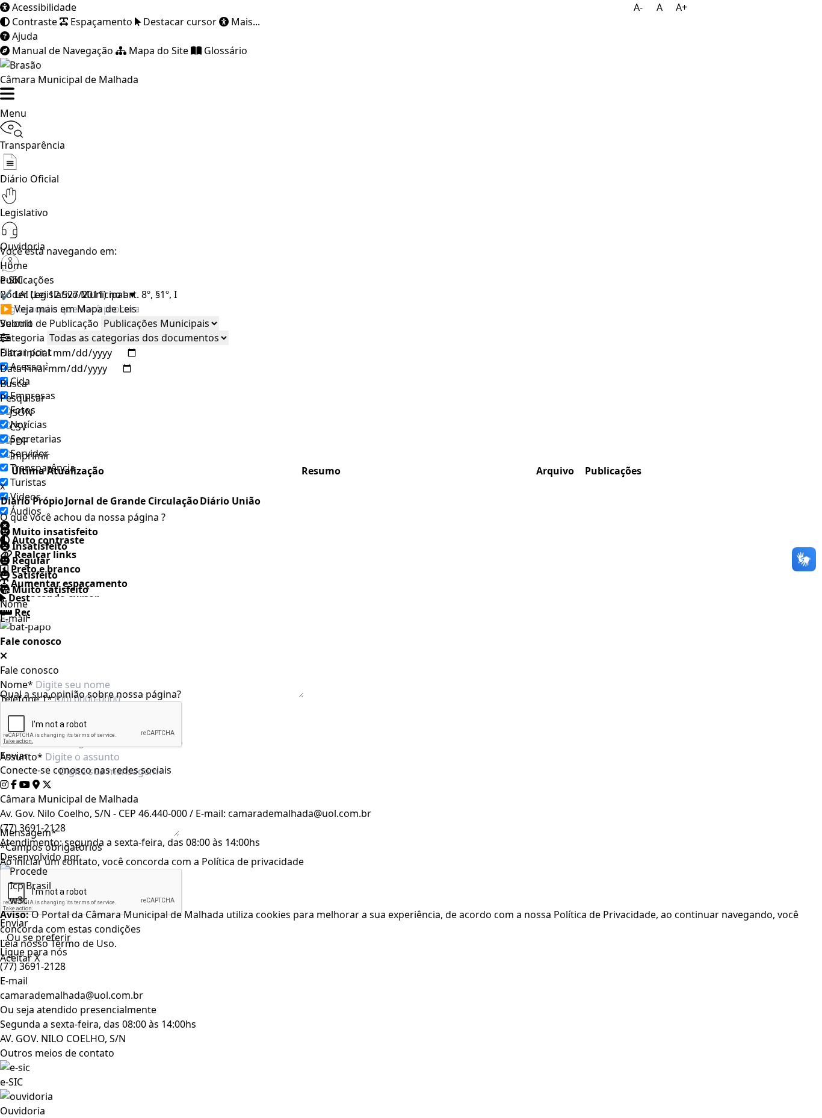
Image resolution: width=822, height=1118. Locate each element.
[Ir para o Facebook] (14, 784)
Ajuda (24, 36)
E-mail (14, 618)
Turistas (28, 482)
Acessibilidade (43, 7)
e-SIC (11, 1081)
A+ (681, 7)
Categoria (22, 337)
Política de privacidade (253, 861)
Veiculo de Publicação (49, 323)
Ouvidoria (22, 1110)
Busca (13, 383)
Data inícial (25, 352)
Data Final (22, 368)
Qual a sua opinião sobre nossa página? (90, 694)
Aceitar (16, 957)
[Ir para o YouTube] (24, 784)
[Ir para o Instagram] (4, 784)
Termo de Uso (82, 943)
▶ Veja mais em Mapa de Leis (68, 308)
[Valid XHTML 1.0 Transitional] (411, 900)
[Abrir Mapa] (36, 784)
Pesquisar (22, 398)
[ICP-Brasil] (411, 885)
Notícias (28, 424)
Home (14, 265)
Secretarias (35, 439)
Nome (14, 603)
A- (638, 7)
